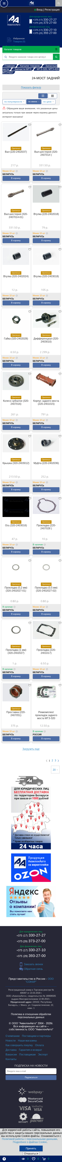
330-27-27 (31, 935)
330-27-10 (31, 950)
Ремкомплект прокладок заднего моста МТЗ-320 (46, 715)
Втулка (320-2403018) (46, 276)
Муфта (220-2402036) (46, 463)
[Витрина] (43, 95)
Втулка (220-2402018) (46, 214)
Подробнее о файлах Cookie (30, 1142)
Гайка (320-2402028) (16, 338)
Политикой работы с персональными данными (29, 1139)
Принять (31, 1148)
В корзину (16, 178)
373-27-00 (31, 941)
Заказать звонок (33, 964)
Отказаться (31, 1153)
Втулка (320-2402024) (16, 276)
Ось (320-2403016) (16, 525)
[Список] (52, 95)
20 (54, 769)
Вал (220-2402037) (16, 151)
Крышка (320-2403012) (16, 463)
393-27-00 (31, 956)
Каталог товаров (12, 49)
